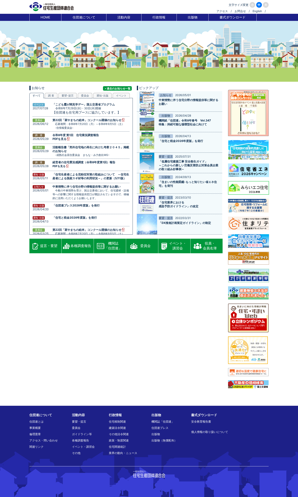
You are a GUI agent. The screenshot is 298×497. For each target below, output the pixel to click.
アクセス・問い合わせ (43, 440)
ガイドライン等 (82, 434)
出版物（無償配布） (164, 440)
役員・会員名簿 (210, 245)
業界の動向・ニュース (123, 453)
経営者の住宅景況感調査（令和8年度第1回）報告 (84, 162)
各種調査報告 (81, 246)
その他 (76, 453)
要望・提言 (79, 421)
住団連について (84, 17)
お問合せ (240, 11)
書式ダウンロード (232, 17)
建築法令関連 (117, 427)
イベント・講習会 (177, 245)
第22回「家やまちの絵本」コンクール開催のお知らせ (87, 120)
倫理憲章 (35, 434)
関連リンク (36, 446)
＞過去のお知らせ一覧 (117, 88)
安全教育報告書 (201, 421)
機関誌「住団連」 (113, 245)
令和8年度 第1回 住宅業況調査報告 (76, 135)
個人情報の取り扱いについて (209, 432)
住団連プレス (159, 427)
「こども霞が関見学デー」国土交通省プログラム (84, 104)
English (257, 11)
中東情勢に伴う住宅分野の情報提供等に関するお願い (87, 186)
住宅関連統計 (117, 446)
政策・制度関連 (119, 440)
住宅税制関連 (117, 421)
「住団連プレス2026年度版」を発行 (76, 205)
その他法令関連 (119, 434)
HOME (45, 17)
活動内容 (123, 17)
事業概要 (35, 427)
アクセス (222, 11)
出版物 (192, 17)
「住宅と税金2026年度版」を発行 (75, 217)
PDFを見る (59, 139)
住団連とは (36, 421)
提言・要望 (48, 246)
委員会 (145, 246)
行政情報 (158, 17)
